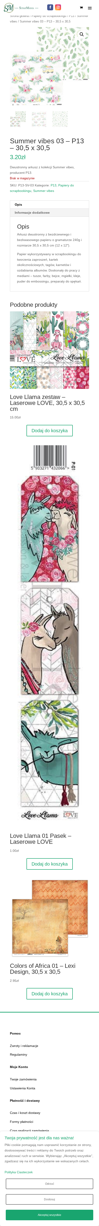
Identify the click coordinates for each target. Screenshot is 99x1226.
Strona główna (19, 16)
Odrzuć (49, 1183)
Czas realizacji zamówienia (29, 1130)
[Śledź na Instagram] (58, 7)
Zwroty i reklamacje (24, 1046)
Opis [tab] (18, 204)
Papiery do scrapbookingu (49, 16)
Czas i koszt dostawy (25, 1113)
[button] (82, 34)
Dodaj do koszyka (50, 430)
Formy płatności (21, 1122)
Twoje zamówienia (23, 1079)
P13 (71, 16)
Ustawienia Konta (22, 1088)
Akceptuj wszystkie (49, 1215)
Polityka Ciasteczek (19, 1172)
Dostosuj (49, 1199)
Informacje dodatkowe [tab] (32, 212)
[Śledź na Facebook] (50, 7)
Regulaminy (18, 1054)
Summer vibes (43, 191)
